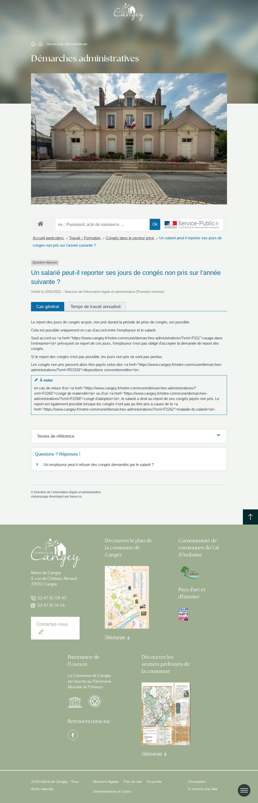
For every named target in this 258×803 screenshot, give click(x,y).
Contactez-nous (52, 624)
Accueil (33, 44)
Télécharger (115, 637)
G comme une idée (202, 789)
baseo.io (76, 496)
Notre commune (41, 44)
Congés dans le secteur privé (130, 238)
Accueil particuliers (49, 238)
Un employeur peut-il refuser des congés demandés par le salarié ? (99, 464)
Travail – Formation (85, 238)
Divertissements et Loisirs (112, 791)
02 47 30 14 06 (51, 605)
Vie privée (154, 782)
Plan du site (132, 782)
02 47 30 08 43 (51, 598)
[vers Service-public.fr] (191, 224)
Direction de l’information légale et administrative (67, 492)
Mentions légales (105, 782)
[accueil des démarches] (40, 223)
